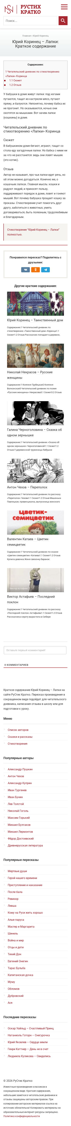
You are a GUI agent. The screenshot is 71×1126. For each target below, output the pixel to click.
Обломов (13, 988)
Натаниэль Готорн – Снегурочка (29, 1035)
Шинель (13, 933)
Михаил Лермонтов (20, 831)
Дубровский (15, 996)
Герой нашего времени (22, 878)
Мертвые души (17, 871)
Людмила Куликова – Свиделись (29, 1056)
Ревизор (13, 899)
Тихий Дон (14, 954)
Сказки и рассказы (20, 736)
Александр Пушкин (20, 769)
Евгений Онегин (18, 961)
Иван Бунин (15, 797)
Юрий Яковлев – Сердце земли (28, 1042)
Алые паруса (16, 919)
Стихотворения (17, 743)
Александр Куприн (20, 783)
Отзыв (15, 84)
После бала (15, 892)
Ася (10, 1002)
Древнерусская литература (25, 845)
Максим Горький (19, 817)
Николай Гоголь (18, 811)
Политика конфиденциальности (21, 1116)
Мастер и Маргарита (21, 926)
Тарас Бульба (16, 968)
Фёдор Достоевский (21, 838)
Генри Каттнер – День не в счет (28, 1049)
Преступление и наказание (25, 885)
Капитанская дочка (20, 975)
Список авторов (18, 730)
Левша (12, 905)
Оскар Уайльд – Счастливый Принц (31, 1028)
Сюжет (15, 80)
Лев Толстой (16, 804)
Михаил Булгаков (19, 824)
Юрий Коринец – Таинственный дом (35, 320)
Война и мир (16, 940)
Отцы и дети (16, 947)
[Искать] (63, 20)
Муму (11, 982)
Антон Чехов (16, 776)
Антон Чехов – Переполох (27, 487)
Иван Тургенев (17, 790)
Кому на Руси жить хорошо (25, 912)
